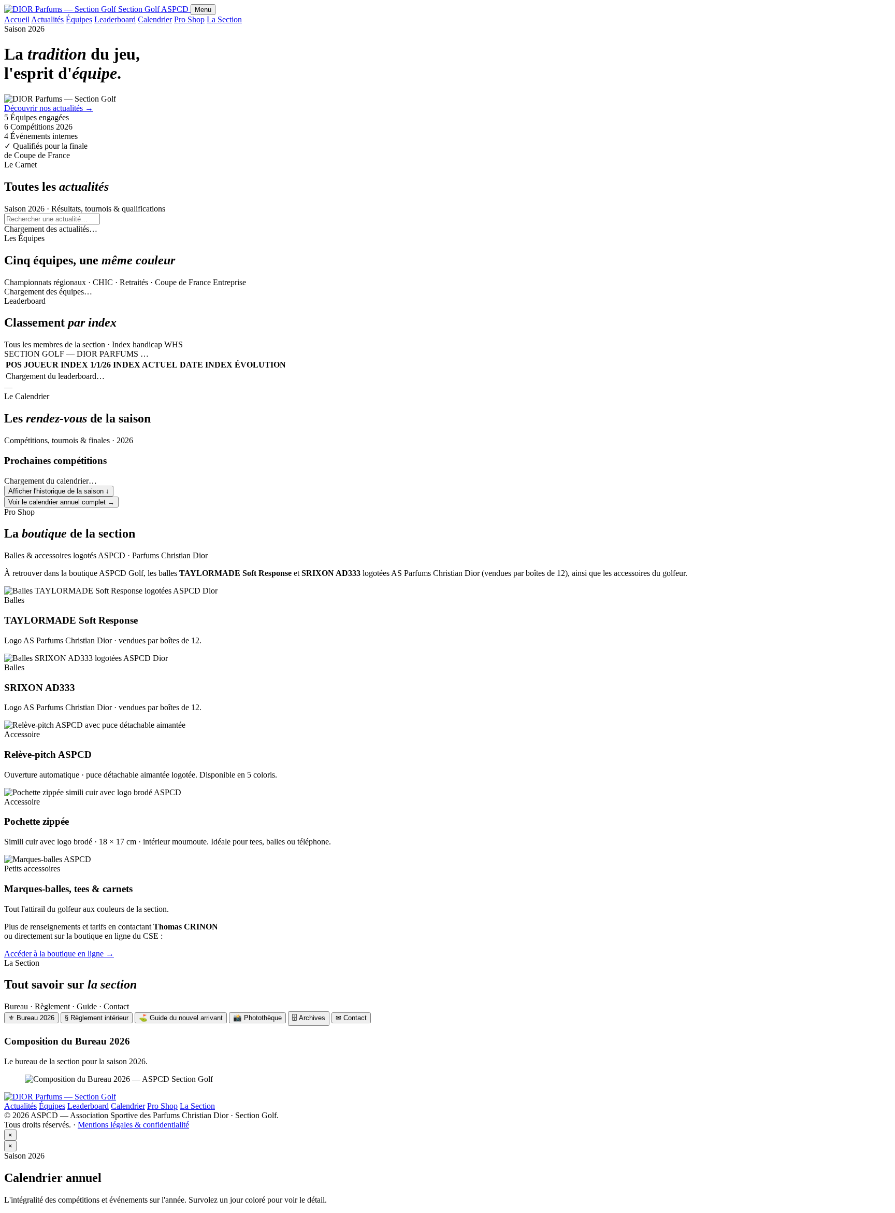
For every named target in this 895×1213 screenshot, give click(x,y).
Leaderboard (115, 19)
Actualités (47, 19)
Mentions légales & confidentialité (133, 1124)
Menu (203, 9)
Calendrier (155, 19)
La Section (224, 19)
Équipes (79, 19)
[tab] (31, 1017)
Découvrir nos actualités (48, 108)
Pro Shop (189, 19)
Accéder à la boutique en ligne (59, 953)
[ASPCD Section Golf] (60, 1096)
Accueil (17, 19)
